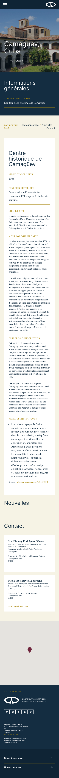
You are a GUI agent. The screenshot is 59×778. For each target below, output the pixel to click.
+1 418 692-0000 (11, 734)
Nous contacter (12, 767)
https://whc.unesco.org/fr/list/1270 (32, 481)
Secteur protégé (30, 125)
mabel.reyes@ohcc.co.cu (18, 606)
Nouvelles (47, 125)
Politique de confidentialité (15, 738)
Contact (50, 128)
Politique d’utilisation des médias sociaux (14, 742)
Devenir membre (13, 758)
